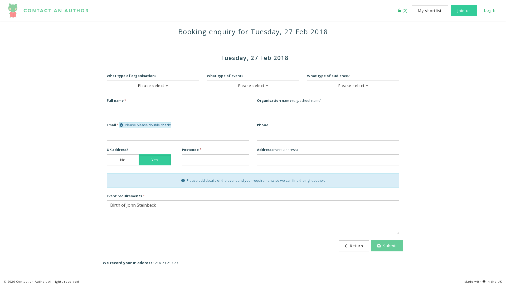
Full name (115, 100)
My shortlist (430, 10)
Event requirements (124, 196)
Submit (389, 245)
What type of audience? (328, 75)
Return (355, 245)
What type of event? (225, 75)
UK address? (117, 149)
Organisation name (274, 100)
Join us (464, 10)
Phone (262, 125)
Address (264, 149)
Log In (490, 10)
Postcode (190, 149)
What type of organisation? (132, 75)
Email (111, 125)
